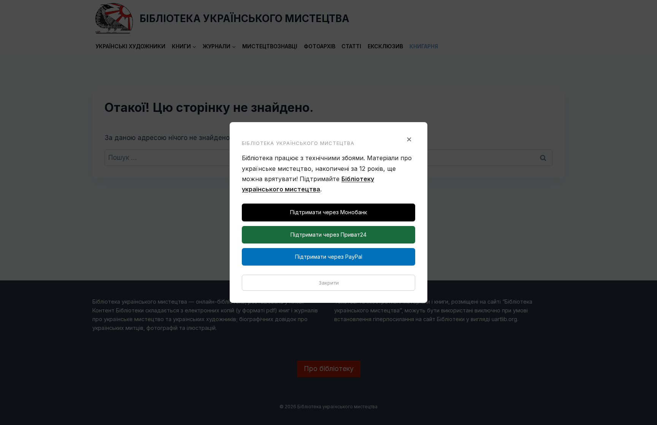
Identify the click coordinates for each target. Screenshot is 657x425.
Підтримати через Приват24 (328, 234)
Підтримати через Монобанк (328, 212)
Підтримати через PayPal (328, 256)
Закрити (329, 283)
